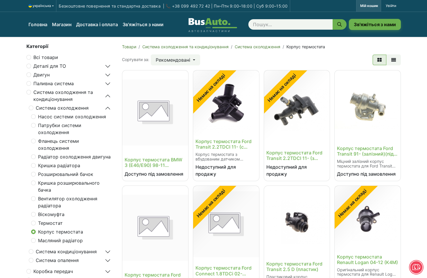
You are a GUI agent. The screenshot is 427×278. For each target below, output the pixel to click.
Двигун (41, 75)
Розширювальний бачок (65, 174)
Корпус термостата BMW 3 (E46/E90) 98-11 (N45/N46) (153, 162)
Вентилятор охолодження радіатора (67, 202)
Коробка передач (53, 271)
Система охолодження (62, 108)
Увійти (391, 5)
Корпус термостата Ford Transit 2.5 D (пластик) (294, 266)
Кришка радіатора (59, 165)
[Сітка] (379, 59)
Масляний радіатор (60, 240)
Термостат (50, 223)
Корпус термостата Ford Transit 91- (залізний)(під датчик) (365, 151)
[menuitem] (38, 24)
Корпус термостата (60, 232)
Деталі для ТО (49, 66)
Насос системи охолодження (72, 117)
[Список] (393, 59)
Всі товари (45, 57)
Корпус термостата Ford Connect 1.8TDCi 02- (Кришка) (223, 270)
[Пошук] (340, 24)
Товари (129, 46)
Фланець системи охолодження (58, 144)
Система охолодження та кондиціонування (63, 95)
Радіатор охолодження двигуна (74, 157)
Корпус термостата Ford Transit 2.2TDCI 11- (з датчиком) (294, 155)
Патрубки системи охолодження (59, 128)
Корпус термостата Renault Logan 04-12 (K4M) (367, 259)
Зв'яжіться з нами (375, 24)
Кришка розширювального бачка (69, 186)
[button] (175, 59)
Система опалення (57, 260)
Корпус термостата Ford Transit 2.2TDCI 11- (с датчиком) (223, 144)
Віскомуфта (51, 214)
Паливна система (53, 83)
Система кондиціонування (66, 251)
